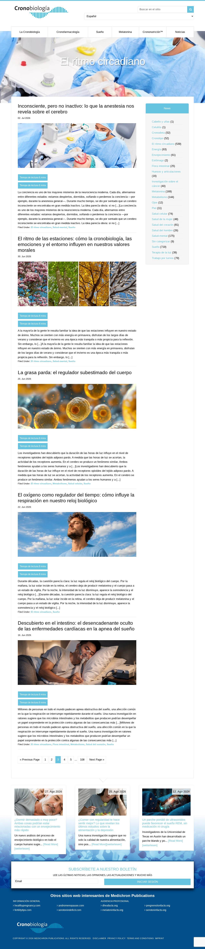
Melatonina (158, 191)
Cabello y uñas (161, 121)
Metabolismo (60, 483)
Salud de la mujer (162, 219)
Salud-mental (60, 227)
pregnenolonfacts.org (157, 905)
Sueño (71, 227)
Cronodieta (158, 132)
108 (82, 759)
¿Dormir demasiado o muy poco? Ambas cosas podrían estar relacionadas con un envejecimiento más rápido (37, 825)
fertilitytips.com (22, 910)
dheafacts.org (110, 905)
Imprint (159, 938)
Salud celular (75, 483)
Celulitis (156, 127)
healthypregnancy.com (27, 905)
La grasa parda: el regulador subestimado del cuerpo (75, 372)
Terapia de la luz (161, 252)
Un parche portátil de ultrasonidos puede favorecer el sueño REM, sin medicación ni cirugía (164, 823)
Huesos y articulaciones (166, 171)
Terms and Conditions (140, 938)
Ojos (154, 202)
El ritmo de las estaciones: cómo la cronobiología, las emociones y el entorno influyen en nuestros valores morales (75, 244)
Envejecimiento (161, 154)
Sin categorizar (161, 241)
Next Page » (96, 759)
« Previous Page (30, 759)
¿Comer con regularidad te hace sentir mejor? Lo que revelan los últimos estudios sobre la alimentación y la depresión (99, 825)
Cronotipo (157, 138)
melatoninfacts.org (112, 910)
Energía (156, 149)
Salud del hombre (162, 230)
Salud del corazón (96, 744)
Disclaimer (99, 938)
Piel (154, 208)
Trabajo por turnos (163, 258)
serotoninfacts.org (155, 910)
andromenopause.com (71, 905)
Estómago (158, 160)
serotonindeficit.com (69, 910)
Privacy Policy (116, 938)
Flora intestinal (61, 744)
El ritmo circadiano (41, 227)
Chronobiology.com (41, 12)
